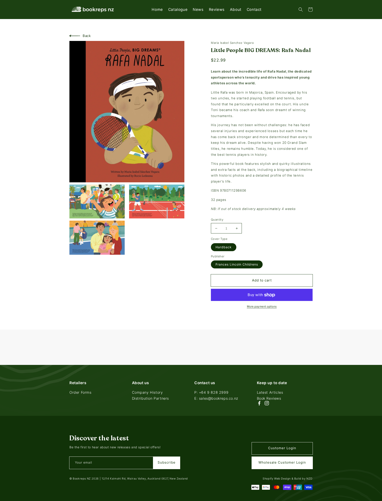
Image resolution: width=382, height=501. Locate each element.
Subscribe (167, 462)
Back (87, 36)
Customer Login (282, 448)
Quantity (217, 219)
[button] (301, 9)
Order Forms (80, 393)
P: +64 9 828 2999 (211, 393)
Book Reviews (269, 398)
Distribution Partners (150, 398)
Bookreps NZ (82, 478)
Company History (147, 393)
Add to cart (262, 280)
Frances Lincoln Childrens (237, 264)
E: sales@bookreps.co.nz (216, 398)
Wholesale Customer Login (282, 462)
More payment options (262, 306)
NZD (309, 478)
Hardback (224, 247)
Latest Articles (270, 393)
